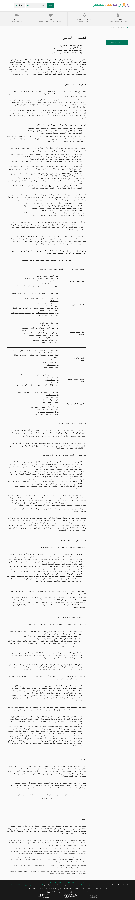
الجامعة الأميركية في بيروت (34, 885)
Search (51, 5)
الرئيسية (125, 28)
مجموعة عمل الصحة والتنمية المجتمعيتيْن (83, 885)
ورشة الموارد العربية (14, 885)
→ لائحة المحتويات (116, 43)
